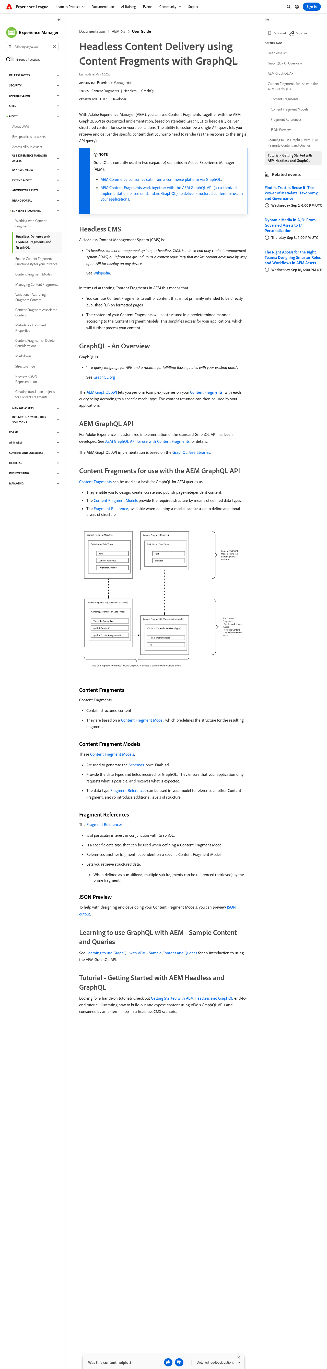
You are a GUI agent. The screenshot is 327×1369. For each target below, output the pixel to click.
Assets (13, 116)
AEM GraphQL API (102, 392)
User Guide (141, 31)
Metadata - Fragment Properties (30, 328)
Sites (12, 106)
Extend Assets (22, 180)
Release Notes (19, 75)
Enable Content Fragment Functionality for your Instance (36, 261)
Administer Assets (25, 190)
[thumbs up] (168, 1362)
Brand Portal (22, 200)
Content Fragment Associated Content (36, 312)
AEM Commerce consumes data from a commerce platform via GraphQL (161, 179)
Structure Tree (25, 366)
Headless (130, 91)
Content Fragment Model (142, 720)
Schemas (136, 764)
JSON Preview (281, 129)
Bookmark (280, 33)
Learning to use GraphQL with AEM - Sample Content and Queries (141, 952)
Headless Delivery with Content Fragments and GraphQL (33, 242)
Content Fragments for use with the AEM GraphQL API (293, 86)
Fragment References (128, 790)
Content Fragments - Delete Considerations (35, 343)
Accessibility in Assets (27, 147)
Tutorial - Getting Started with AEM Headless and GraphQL (290, 158)
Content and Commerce (26, 453)
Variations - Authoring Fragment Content (30, 297)
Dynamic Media (22, 170)
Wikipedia (102, 272)
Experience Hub (20, 95)
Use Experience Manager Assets (29, 158)
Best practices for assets (28, 136)
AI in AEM (15, 442)
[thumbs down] (179, 1362)
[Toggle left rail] (59, 20)
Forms (13, 432)
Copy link (301, 33)
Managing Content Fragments (36, 284)
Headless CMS (278, 53)
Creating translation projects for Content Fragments (35, 394)
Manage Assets (23, 408)
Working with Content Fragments (30, 223)
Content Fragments (105, 91)
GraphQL (148, 91)
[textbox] (32, 46)
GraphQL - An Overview (285, 63)
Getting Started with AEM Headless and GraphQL (192, 998)
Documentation (92, 31)
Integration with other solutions (29, 419)
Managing (16, 483)
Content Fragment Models (116, 500)
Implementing (19, 473)
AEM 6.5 (118, 31)
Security (15, 85)
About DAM (20, 126)
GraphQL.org (104, 377)
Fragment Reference (111, 508)
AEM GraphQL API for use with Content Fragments (147, 441)
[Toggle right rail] (267, 20)
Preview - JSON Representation (26, 379)
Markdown (23, 356)
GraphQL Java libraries (191, 452)
